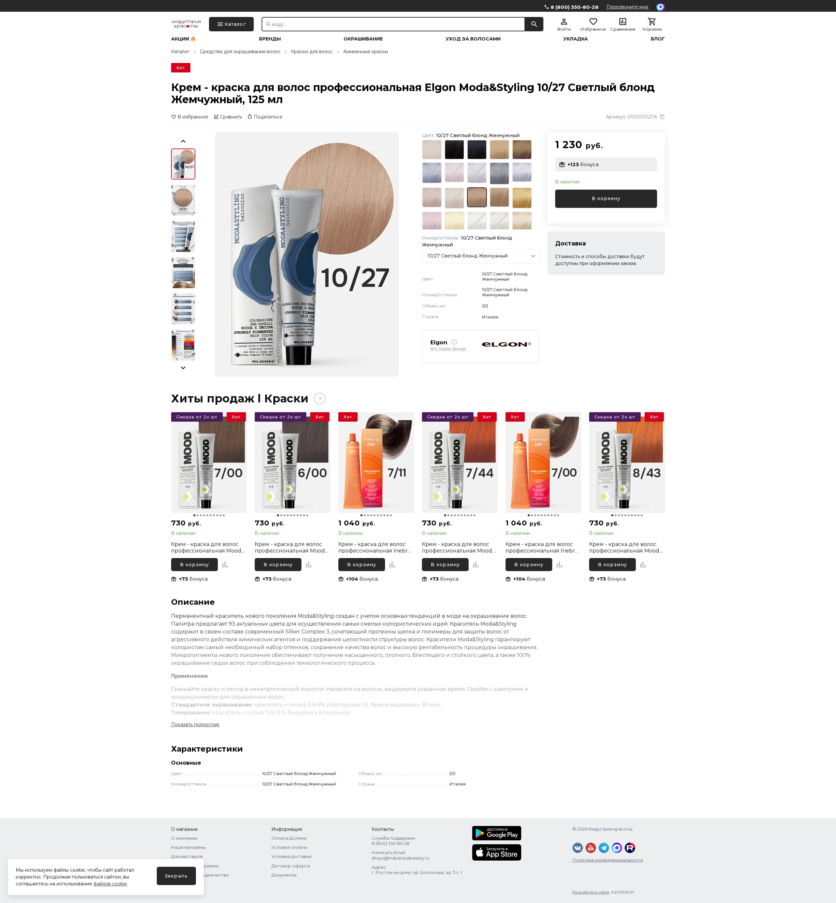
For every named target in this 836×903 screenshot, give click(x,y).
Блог (658, 39)
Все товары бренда (448, 349)
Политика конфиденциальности (607, 860)
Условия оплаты (289, 847)
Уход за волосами (473, 39)
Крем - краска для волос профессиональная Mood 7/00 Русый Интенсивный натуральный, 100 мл (206, 547)
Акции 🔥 (183, 39)
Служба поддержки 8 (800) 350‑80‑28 (393, 840)
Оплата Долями (288, 838)
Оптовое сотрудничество (200, 875)
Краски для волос (312, 51)
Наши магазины (188, 847)
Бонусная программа (194, 865)
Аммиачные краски (365, 51)
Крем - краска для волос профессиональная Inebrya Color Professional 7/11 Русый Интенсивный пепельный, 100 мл (376, 547)
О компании (184, 838)
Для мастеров (187, 856)
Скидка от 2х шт (196, 416)
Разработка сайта (590, 892)
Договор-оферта (290, 865)
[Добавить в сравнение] (225, 564)
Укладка (575, 39)
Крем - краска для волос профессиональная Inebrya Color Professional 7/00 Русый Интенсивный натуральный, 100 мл (543, 547)
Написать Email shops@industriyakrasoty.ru (400, 855)
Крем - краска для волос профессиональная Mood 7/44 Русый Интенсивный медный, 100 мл (457, 547)
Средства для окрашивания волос (240, 51)
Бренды (270, 39)
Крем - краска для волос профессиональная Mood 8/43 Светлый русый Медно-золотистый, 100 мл (625, 547)
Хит (180, 67)
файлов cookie (110, 884)
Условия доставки (291, 856)
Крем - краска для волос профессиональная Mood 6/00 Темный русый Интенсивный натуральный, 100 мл (290, 547)
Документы (284, 875)
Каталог (180, 51)
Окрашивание (363, 39)
